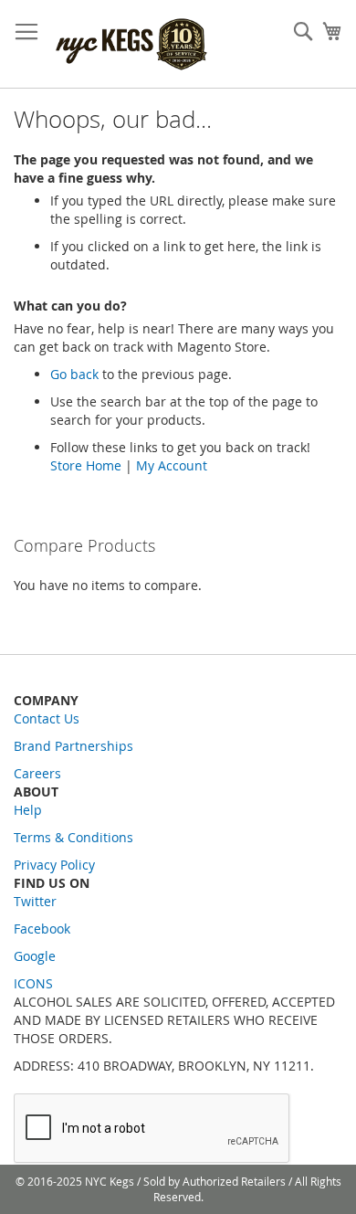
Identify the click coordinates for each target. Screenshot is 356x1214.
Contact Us (46, 718)
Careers (37, 773)
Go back (74, 374)
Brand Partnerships (73, 746)
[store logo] (132, 44)
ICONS (33, 983)
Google (35, 956)
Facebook (42, 928)
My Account (171, 465)
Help (28, 809)
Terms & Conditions (73, 837)
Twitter (35, 901)
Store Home (85, 465)
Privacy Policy (54, 864)
